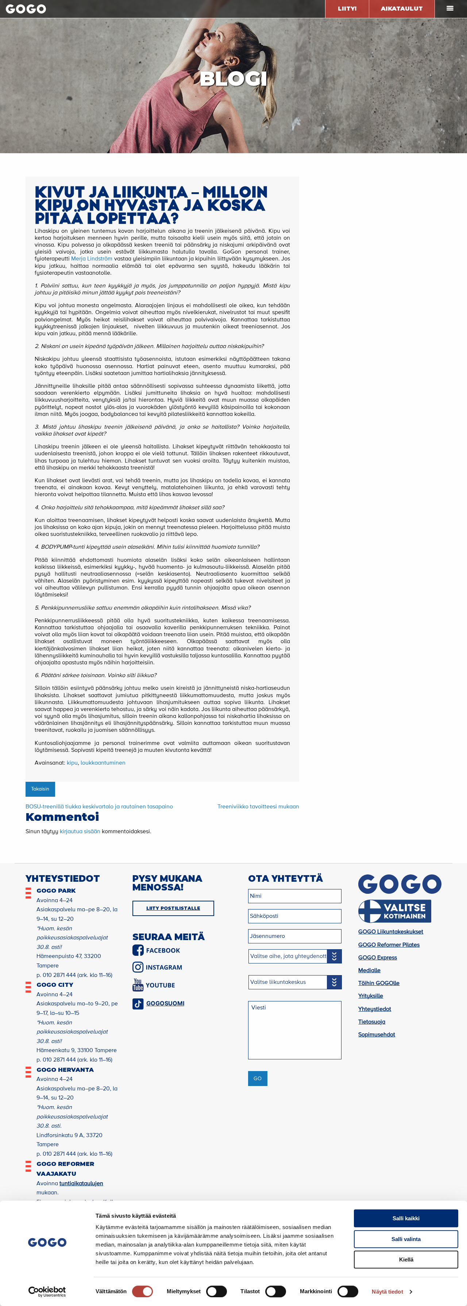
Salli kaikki (406, 1218)
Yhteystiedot (374, 1009)
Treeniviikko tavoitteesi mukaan (258, 807)
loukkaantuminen (103, 763)
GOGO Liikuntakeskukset (390, 932)
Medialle (369, 971)
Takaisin (40, 789)
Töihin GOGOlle (379, 983)
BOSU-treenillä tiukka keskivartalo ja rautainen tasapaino (99, 807)
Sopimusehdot (376, 1035)
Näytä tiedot (387, 1291)
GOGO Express (377, 958)
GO (258, 1078)
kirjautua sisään (80, 832)
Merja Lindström (91, 259)
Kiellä (406, 1259)
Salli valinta (406, 1239)
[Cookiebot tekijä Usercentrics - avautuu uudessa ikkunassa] (47, 1291)
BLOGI (233, 78)
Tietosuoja (371, 1022)
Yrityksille (370, 996)
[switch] (216, 1291)
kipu (72, 763)
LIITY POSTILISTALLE (173, 908)
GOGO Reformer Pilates (389, 945)
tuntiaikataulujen (81, 1184)
